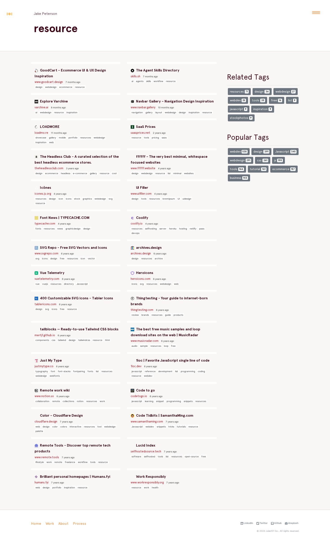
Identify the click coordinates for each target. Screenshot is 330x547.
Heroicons (144, 273)
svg (110, 198)
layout (158, 112)
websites (189, 173)
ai (132, 81)
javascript (137, 371)
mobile (62, 137)
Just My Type (50, 360)
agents (139, 81)
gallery (149, 112)
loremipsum (169, 198)
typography (41, 371)
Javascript (82, 283)
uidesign (187, 198)
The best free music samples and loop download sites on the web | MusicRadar (165, 332)
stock (77, 198)
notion (80, 401)
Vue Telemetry (51, 273)
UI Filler (141, 187)
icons (68, 198)
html (107, 340)
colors (63, 426)
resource (80, 87)
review (135, 315)
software (136, 456)
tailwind (62, 340)
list (169, 173)
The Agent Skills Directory (157, 70)
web (51, 142)
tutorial (257, 169)
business (238, 178)
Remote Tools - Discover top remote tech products (72, 448)
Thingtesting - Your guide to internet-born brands (169, 301)
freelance (70, 462)
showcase (40, 137)
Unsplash (293, 523)
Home (36, 523)
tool (99, 426)
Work (50, 523)
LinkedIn (248, 523)
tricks (171, 426)
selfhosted (149, 456)
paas (201, 228)
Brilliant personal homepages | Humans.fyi (74, 476)
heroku (172, 228)
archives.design (148, 247)
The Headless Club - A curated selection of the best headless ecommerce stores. (77, 159)
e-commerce (80, 173)
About (63, 523)
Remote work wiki (54, 390)
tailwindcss (84, 340)
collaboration (42, 401)
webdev (148, 375)
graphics (87, 198)
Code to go (145, 390)
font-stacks (64, 371)
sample (144, 346)
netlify (193, 228)
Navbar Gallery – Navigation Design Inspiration (174, 101)
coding (201, 371)
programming (188, 371)
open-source (192, 456)
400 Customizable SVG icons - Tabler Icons (76, 298)
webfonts (55, 375)
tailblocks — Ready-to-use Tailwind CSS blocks (79, 329)
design (38, 87)
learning (149, 401)
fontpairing (79, 371)
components (42, 340)
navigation (137, 112)
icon (61, 198)
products (178, 315)
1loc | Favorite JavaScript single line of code (172, 360)
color (55, 426)
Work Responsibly (150, 476)
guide (168, 315)
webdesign (51, 87)
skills (148, 81)
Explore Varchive (53, 101)
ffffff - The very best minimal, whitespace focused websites (169, 159)
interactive (75, 426)
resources (85, 137)
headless (65, 173)
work (102, 401)
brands (145, 315)
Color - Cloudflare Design (61, 415)
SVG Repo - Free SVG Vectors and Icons (73, 247)
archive (159, 258)
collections (68, 401)
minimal (177, 173)
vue (37, 283)
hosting (183, 228)
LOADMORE (49, 127)
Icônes (45, 187)
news (60, 228)
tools (146, 137)
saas (164, 137)
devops (135, 233)
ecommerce (65, 87)
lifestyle (39, 462)
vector (91, 258)
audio (134, 346)
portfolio (72, 137)
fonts (38, 228)
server (162, 228)
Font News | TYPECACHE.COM (64, 218)
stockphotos (241, 118)
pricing (155, 137)
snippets (188, 401)
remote (56, 401)
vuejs (45, 283)
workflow (158, 81)
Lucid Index (145, 445)
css (53, 340)
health (155, 487)
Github (278, 523)
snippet (160, 401)
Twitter (263, 523)
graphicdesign (73, 228)
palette (39, 431)
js (278, 160)
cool (114, 173)
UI (179, 198)
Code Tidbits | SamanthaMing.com (164, 415)
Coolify (141, 218)
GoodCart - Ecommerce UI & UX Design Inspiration (70, 73)
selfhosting (151, 228)
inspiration (71, 112)
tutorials (181, 426)
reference (150, 371)
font (53, 371)
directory (69, 283)
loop (166, 346)
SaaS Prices (145, 127)
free (62, 258)
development (165, 371)
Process (79, 523)
